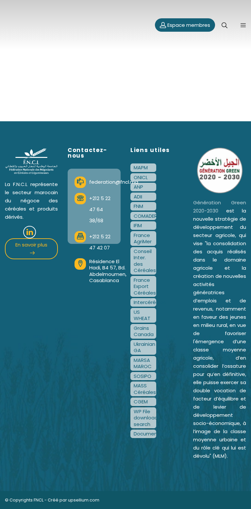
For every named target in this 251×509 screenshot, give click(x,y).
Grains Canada (144, 331)
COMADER (145, 215)
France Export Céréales (145, 286)
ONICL (141, 177)
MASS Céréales (145, 389)
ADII (138, 196)
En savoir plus (31, 244)
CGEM (141, 401)
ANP (138, 186)
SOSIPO (142, 376)
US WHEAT (142, 315)
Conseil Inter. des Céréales (145, 261)
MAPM (141, 167)
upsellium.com (83, 500)
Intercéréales (145, 302)
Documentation (145, 433)
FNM (138, 206)
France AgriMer (143, 238)
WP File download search (145, 418)
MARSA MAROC (143, 363)
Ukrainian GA (144, 347)
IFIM (138, 225)
